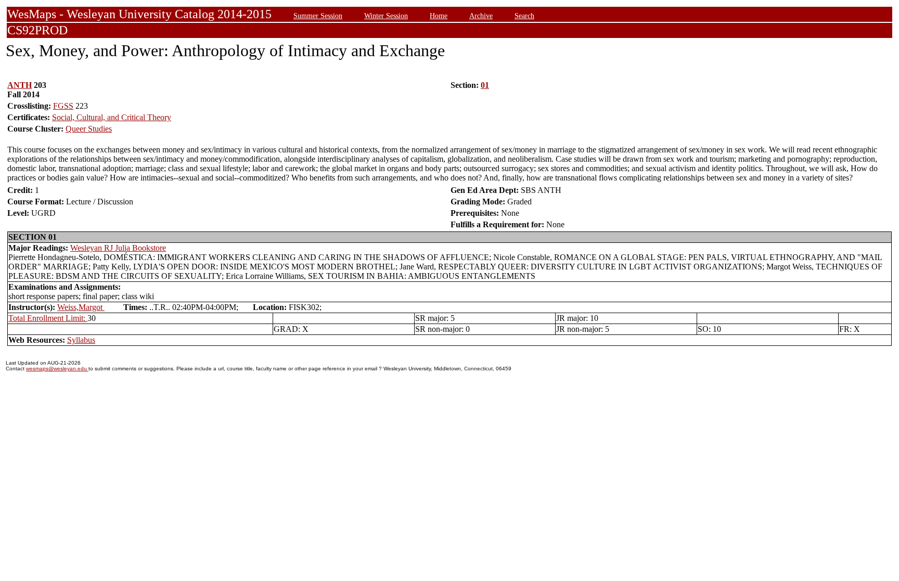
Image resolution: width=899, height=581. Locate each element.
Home (438, 15)
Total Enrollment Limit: (47, 318)
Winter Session (386, 15)
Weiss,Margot (81, 307)
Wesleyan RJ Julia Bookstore (118, 247)
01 (485, 85)
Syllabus (81, 339)
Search (524, 15)
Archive (481, 15)
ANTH (19, 85)
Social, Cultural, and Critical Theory (111, 117)
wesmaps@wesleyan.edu (57, 368)
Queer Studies (89, 128)
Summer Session (317, 15)
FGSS (63, 105)
